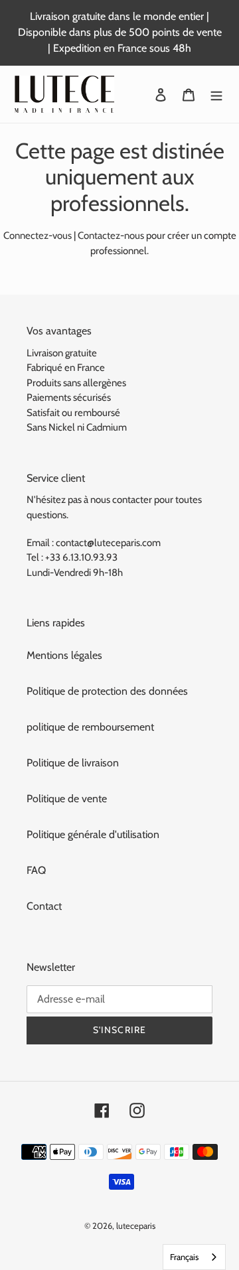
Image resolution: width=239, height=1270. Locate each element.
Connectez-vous (37, 236)
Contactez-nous (111, 236)
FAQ (36, 870)
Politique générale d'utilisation (93, 834)
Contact (44, 906)
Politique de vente (67, 798)
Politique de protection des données (107, 691)
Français (184, 1256)
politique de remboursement (90, 727)
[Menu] (216, 94)
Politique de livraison (73, 762)
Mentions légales (64, 655)
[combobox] (194, 1257)
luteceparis (135, 1225)
